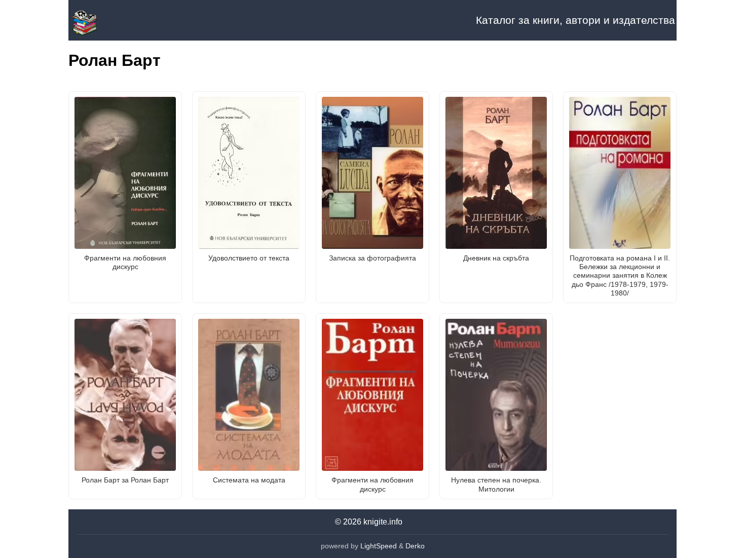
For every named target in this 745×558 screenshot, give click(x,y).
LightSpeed (378, 546)
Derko (415, 546)
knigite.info (382, 521)
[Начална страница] (119, 20)
